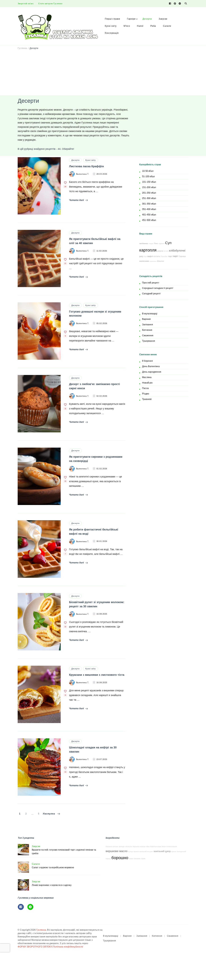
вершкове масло (116, 851)
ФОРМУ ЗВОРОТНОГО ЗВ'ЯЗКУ (35, 946)
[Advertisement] (103, 73)
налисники (144, 261)
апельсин (128, 846)
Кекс (156, 244)
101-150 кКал (149, 182)
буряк (143, 858)
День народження (151, 372)
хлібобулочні (177, 250)
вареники (153, 261)
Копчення (147, 330)
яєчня (166, 251)
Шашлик (160, 261)
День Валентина (151, 366)
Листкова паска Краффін (86, 166)
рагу (141, 256)
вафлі (150, 256)
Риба (153, 26)
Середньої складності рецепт (157, 288)
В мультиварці (149, 313)
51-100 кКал (148, 176)
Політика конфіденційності (68, 946)
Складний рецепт (151, 293)
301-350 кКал (149, 204)
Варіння (146, 319)
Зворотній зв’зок (25, 3)
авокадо (122, 846)
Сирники (182, 256)
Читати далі (76, 200)
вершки (142, 846)
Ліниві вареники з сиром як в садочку (51, 885)
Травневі (147, 399)
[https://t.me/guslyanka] (30, 907)
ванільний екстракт (146, 851)
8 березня (147, 361)
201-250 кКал (149, 193)
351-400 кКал (149, 209)
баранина (136, 846)
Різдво (145, 393)
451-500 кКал (149, 220)
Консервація (112, 33)
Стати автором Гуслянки (50, 3)
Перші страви (112, 19)
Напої (140, 26)
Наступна (49, 813)
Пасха (145, 388)
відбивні (161, 243)
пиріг (175, 256)
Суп (168, 243)
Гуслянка (41, 930)
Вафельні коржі (155, 846)
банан (131, 858)
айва (148, 846)
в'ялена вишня (171, 846)
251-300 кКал (149, 198)
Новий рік (147, 383)
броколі (136, 851)
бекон (164, 846)
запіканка (143, 243)
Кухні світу (111, 26)
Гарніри (131, 19)
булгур (130, 851)
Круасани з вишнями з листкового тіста (96, 674)
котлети (156, 256)
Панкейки (164, 256)
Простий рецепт (150, 282)
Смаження (147, 335)
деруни (160, 251)
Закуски (163, 19)
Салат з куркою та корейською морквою (53, 867)
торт (170, 256)
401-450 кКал (149, 214)
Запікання (147, 324)
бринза (173, 851)
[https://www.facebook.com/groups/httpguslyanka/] (21, 907)
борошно (119, 857)
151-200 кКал (149, 187)
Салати (167, 26)
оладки (151, 243)
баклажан (137, 858)
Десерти (147, 19)
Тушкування (148, 341)
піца (145, 256)
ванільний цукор (162, 851)
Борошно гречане (112, 846)
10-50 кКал (147, 171)
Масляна (146, 377)
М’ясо (127, 26)
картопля (148, 250)
